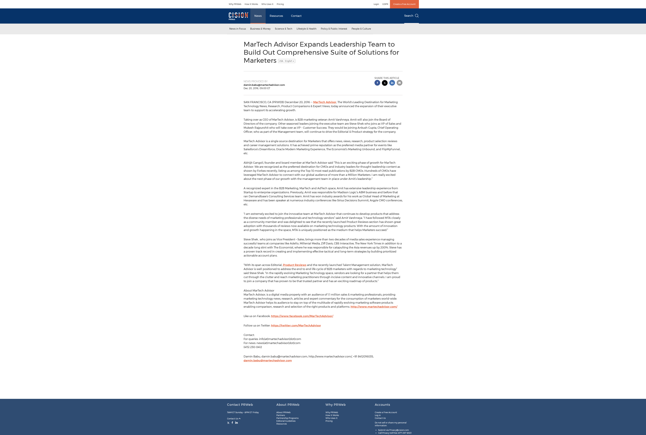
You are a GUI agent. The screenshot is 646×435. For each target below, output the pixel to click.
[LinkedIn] (236, 422)
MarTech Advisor (324, 102)
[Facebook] (232, 422)
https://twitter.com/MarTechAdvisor (296, 325)
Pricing (280, 4)
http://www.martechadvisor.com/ (374, 306)
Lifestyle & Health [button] (306, 28)
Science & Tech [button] (283, 28)
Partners (280, 415)
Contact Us (233, 418)
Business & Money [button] (260, 28)
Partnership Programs (287, 418)
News (258, 15)
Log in (378, 415)
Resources (276, 15)
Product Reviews (294, 265)
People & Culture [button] (361, 28)
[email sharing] (399, 83)
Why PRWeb (235, 4)
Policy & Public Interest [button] (334, 28)
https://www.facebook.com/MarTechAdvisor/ (302, 316)
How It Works (251, 4)
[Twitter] (228, 422)
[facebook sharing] (377, 83)
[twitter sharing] (385, 83)
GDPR (385, 4)
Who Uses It (267, 4)
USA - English (286, 61)
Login (376, 4)
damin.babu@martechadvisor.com (268, 360)
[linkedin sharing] (392, 83)
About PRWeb (283, 412)
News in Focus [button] (237, 28)
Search (408, 15)
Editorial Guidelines (286, 421)
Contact (296, 15)
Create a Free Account (404, 4)
